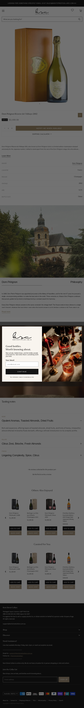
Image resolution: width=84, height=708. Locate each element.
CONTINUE (22, 371)
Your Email (10, 360)
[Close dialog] (80, 328)
